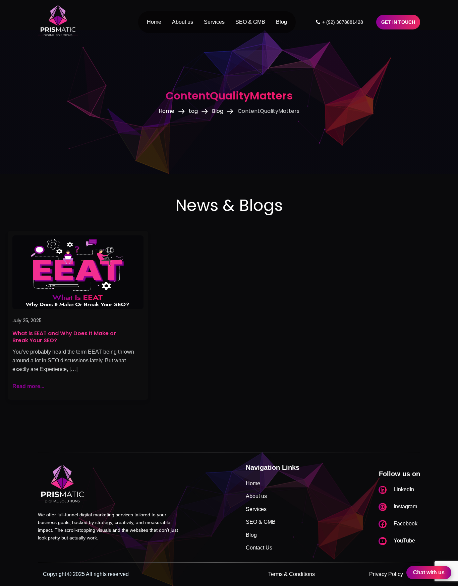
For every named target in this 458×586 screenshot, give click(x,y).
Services (214, 22)
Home (154, 22)
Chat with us (429, 572)
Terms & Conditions (291, 574)
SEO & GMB (250, 22)
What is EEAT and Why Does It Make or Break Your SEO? (64, 337)
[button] (398, 22)
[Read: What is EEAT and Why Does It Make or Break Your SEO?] (78, 272)
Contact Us (259, 548)
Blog (281, 22)
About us (182, 22)
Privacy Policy (386, 574)
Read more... (28, 385)
